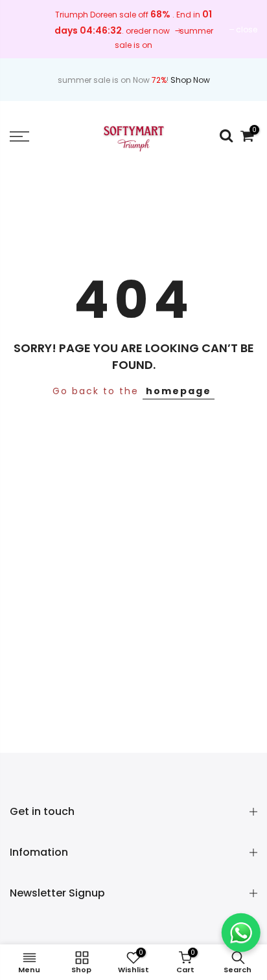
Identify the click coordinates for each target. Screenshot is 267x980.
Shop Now (190, 79)
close (246, 29)
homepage (178, 390)
